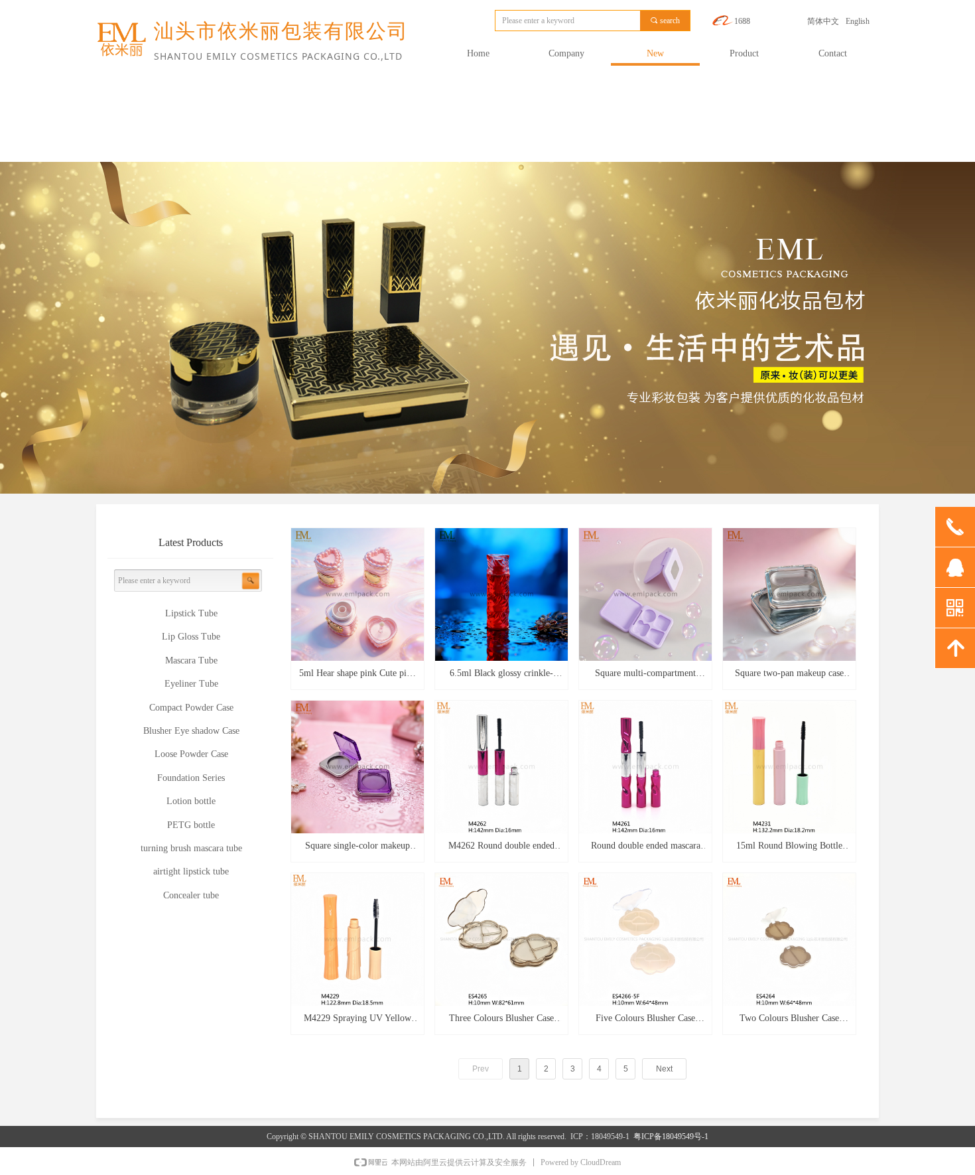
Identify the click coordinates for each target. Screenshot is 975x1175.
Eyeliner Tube (191, 684)
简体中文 (823, 21)
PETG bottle (191, 825)
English (858, 21)
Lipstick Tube (191, 613)
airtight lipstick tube (191, 871)
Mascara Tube (191, 660)
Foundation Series (191, 778)
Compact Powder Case (191, 708)
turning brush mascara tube (191, 848)
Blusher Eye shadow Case (191, 731)
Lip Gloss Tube (191, 637)
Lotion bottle (191, 801)
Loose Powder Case (191, 754)
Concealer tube (191, 895)
